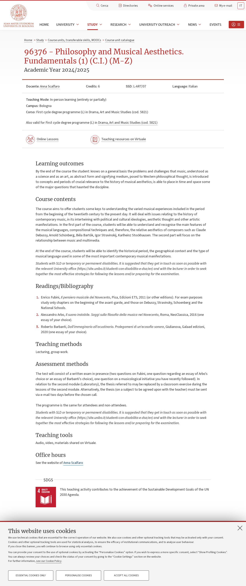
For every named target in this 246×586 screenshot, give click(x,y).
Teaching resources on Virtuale (123, 139)
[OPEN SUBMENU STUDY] (100, 24)
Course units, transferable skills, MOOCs (74, 40)
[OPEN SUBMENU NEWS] (199, 24)
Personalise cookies (78, 575)
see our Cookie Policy (48, 561)
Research (118, 24)
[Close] (240, 528)
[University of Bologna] (19, 16)
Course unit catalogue (119, 40)
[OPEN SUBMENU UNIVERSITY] (77, 24)
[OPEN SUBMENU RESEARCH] (129, 24)
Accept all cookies (126, 575)
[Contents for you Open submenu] (236, 24)
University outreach (157, 24)
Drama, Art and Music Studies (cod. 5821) (128, 122)
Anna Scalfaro (50, 86)
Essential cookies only (31, 575)
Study (92, 24)
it (240, 6)
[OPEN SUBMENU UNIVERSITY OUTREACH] (177, 24)
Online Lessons (48, 139)
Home (44, 24)
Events (215, 24)
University (65, 24)
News (192, 24)
